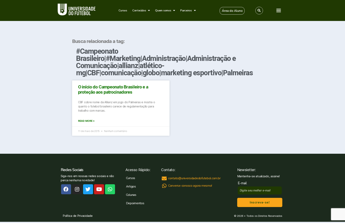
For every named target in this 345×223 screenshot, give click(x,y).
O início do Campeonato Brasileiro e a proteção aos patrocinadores (113, 89)
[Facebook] (66, 189)
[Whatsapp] (110, 189)
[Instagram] (77, 189)
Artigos (131, 186)
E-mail (243, 183)
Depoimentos (135, 203)
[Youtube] (99, 189)
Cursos (123, 10)
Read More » (86, 120)
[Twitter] (88, 189)
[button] (232, 11)
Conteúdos (139, 10)
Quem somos (163, 10)
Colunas (131, 195)
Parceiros (186, 10)
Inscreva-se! (260, 202)
